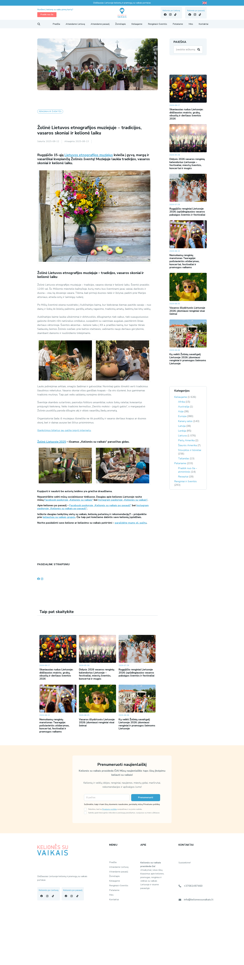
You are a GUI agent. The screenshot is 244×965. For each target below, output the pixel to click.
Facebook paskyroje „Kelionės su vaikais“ (68, 500)
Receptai (183, 476)
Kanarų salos (185, 421)
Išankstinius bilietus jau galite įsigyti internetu (64, 430)
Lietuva (182, 435)
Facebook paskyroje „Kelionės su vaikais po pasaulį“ (100, 505)
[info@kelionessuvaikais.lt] (181, 899)
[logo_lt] (122, 13)
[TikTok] (175, 14)
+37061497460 (193, 886)
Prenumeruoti (145, 797)
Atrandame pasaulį (118, 871)
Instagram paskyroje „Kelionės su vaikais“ (122, 500)
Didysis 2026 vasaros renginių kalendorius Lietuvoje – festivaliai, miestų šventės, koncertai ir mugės (96, 674)
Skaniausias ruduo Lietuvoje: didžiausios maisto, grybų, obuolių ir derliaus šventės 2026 (56, 674)
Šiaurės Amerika (187, 445)
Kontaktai (114, 899)
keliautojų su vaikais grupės (59, 517)
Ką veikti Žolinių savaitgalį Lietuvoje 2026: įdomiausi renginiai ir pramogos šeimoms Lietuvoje (137, 724)
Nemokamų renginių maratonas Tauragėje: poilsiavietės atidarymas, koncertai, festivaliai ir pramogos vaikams (54, 725)
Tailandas (183, 458)
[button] (39, 24)
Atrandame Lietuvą (118, 867)
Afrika (181, 401)
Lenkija (182, 430)
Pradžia (112, 862)
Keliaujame (180, 397)
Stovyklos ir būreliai (189, 450)
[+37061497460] (181, 886)
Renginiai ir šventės (185, 481)
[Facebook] (165, 14)
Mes (111, 894)
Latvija (182, 426)
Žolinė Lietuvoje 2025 (51, 442)
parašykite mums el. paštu (131, 522)
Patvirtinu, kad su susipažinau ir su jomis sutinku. (115, 809)
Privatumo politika (109, 809)
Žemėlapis (114, 876)
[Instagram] (170, 14)
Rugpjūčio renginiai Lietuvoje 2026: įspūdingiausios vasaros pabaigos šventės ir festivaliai (136, 672)
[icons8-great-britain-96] (204, 2)
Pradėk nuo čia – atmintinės (187, 470)
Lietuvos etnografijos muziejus (88, 155)
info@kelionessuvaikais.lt (198, 899)
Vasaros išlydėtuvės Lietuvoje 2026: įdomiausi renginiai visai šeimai (97, 722)
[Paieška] (198, 49)
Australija (183, 406)
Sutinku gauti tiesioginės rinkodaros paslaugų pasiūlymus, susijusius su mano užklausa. (124, 812)
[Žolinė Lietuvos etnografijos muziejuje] (65, 360)
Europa (182, 416)
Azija (180, 411)
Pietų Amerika (186, 440)
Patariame (180, 463)
